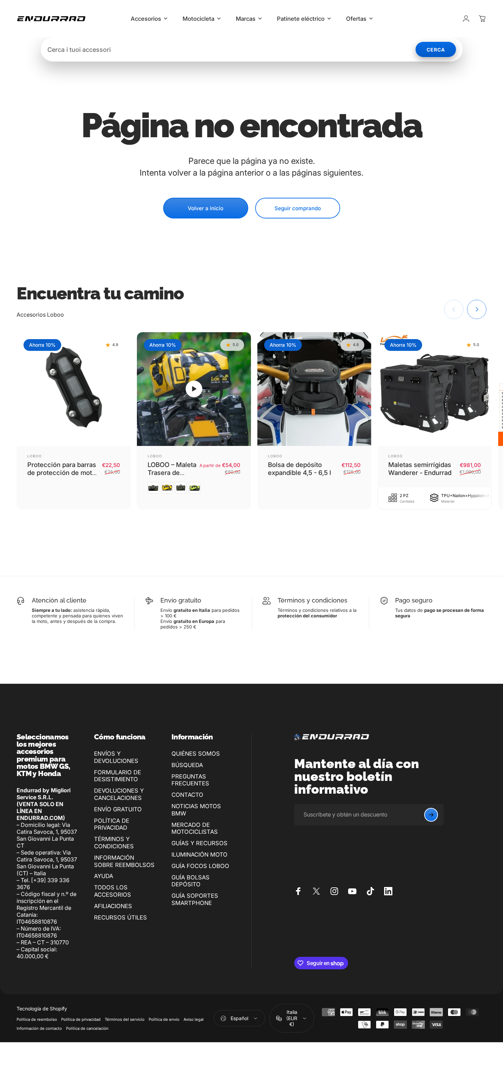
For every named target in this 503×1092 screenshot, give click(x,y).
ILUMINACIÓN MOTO (199, 854)
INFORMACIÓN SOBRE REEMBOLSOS (124, 861)
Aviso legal (194, 1019)
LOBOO (34, 456)
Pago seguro (413, 600)
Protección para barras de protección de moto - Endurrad (61, 473)
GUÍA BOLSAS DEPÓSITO (190, 881)
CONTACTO (187, 794)
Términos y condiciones (312, 600)
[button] (194, 389)
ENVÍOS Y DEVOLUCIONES (116, 757)
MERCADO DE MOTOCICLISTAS (194, 828)
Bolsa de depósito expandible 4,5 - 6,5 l (299, 468)
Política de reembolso (37, 1019)
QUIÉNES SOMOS (195, 753)
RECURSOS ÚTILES (120, 917)
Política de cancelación (87, 1028)
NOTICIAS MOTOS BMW (196, 810)
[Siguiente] (476, 309)
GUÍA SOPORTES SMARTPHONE (194, 899)
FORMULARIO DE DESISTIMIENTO (117, 776)
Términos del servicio (125, 1019)
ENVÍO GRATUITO (118, 809)
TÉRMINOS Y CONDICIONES (114, 843)
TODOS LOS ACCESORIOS (112, 891)
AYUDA (103, 875)
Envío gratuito (180, 600)
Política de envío (164, 1019)
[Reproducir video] (194, 389)
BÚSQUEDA (187, 765)
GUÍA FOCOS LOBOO (200, 865)
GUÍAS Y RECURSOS (199, 843)
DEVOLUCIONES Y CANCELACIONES (119, 794)
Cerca (436, 50)
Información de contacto (39, 1028)
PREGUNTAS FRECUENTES (190, 780)
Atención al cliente (59, 600)
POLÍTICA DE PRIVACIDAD (111, 824)
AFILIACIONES (113, 906)
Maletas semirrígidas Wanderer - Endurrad (419, 468)
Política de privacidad (81, 1019)
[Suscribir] (431, 815)
